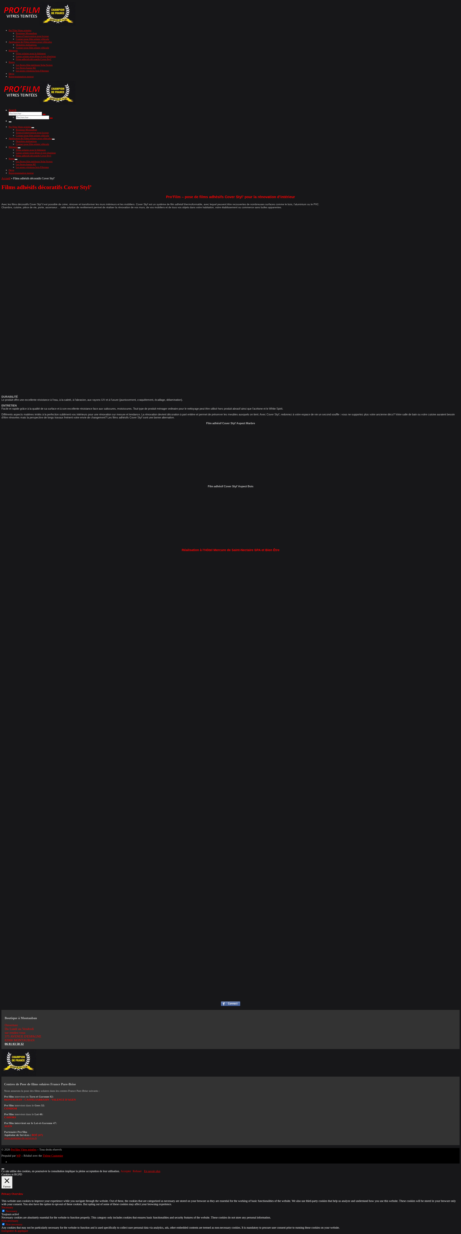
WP (18, 1155)
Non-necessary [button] (9, 1220)
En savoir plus (152, 1171)
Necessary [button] (7, 1207)
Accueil (5, 178)
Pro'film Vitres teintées (23, 1149)
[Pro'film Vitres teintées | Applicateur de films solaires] (39, 25)
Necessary (11, 1211)
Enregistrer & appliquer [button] (14, 1230)
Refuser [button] (137, 1171)
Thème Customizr (53, 1155)
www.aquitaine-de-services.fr (20, 1138)
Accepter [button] (126, 1171)
